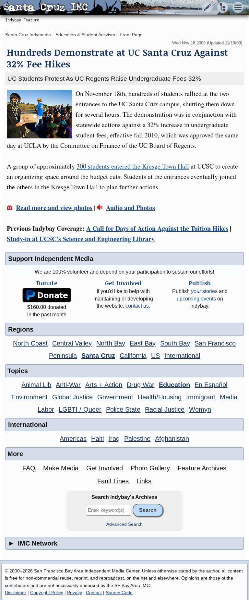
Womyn (200, 409)
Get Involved (104, 468)
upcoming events (196, 298)
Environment (29, 397)
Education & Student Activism (85, 34)
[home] (60, 8)
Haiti (97, 438)
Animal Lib (36, 384)
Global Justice (72, 397)
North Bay (110, 343)
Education (174, 384)
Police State (123, 409)
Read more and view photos (54, 207)
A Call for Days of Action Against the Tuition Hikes (157, 228)
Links (143, 481)
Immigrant (200, 397)
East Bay (143, 343)
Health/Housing (160, 397)
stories (204, 291)
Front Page (131, 34)
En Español (211, 384)
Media (228, 397)
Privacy (74, 592)
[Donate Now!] (47, 295)
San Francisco (215, 343)
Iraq (114, 438)
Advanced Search (124, 524)
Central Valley (72, 343)
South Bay (175, 343)
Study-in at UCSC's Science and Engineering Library (81, 238)
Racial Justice (164, 409)
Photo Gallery (150, 468)
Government (115, 397)
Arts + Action (103, 384)
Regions (20, 329)
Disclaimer (15, 592)
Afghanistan (172, 438)
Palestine (137, 438)
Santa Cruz (98, 355)
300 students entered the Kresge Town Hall (133, 166)
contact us (137, 306)
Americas (73, 438)
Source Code (119, 592)
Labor (46, 409)
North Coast (30, 343)
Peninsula (63, 355)
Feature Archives (202, 468)
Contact (94, 592)
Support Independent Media (50, 258)
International (182, 355)
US (155, 355)
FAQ (28, 468)
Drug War (140, 384)
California (133, 355)
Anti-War (68, 384)
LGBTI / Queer (80, 409)
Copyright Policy (46, 592)
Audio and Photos (130, 207)
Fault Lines (113, 481)
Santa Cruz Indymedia (28, 34)
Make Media (60, 468)
